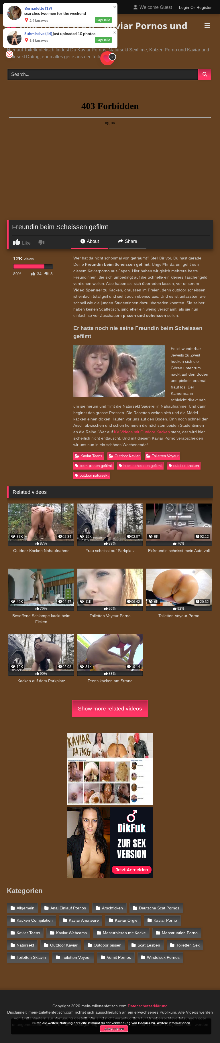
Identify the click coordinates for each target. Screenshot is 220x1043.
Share (130, 241)
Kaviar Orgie (126, 920)
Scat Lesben (149, 945)
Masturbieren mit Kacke (124, 933)
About (92, 241)
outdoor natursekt (94, 475)
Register (204, 7)
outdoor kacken (186, 466)
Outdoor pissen (107, 945)
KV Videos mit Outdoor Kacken (142, 432)
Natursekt (25, 945)
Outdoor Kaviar (127, 456)
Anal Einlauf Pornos (68, 908)
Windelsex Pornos (163, 957)
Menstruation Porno (180, 933)
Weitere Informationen (173, 1023)
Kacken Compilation (35, 920)
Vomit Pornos (119, 957)
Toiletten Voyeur (165, 456)
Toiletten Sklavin (31, 957)
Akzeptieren (114, 1028)
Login (184, 7)
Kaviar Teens (91, 456)
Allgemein (25, 908)
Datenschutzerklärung (148, 1006)
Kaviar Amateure (84, 920)
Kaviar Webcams (71, 933)
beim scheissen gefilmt (142, 466)
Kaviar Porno (165, 920)
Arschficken (112, 908)
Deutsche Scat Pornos (159, 908)
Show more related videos (110, 709)
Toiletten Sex (188, 945)
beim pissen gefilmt (96, 466)
